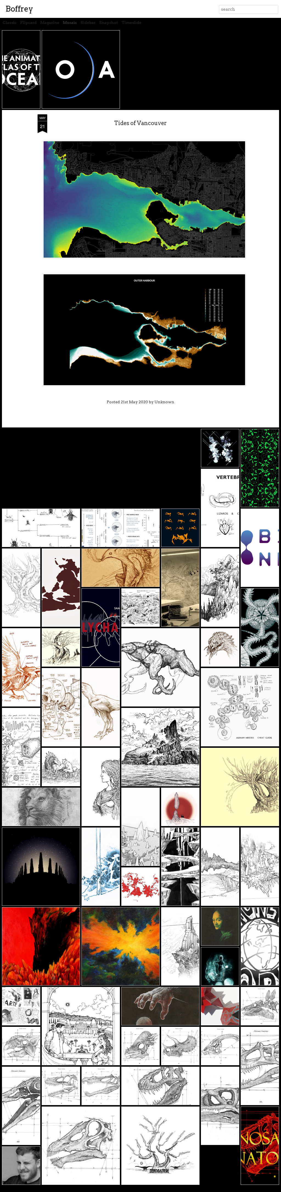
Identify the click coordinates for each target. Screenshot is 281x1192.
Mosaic (70, 22)
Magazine (49, 22)
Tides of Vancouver (140, 123)
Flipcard (28, 22)
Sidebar (88, 22)
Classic (10, 22)
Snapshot (108, 22)
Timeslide (131, 22)
